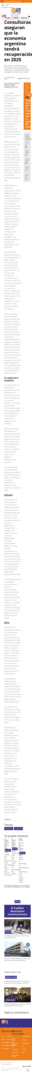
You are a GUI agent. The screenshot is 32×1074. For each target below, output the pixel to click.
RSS (24, 1052)
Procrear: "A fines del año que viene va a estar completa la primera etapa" (17, 959)
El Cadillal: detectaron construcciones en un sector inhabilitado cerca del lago (17, 915)
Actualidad (4, 1042)
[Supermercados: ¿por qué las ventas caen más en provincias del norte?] (14, 851)
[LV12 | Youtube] (28, 1025)
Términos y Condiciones (6, 1062)
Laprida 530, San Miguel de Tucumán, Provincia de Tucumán (10, 1068)
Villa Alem (8, 931)
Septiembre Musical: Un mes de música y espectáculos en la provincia (17, 1005)
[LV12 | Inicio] (30, 1031)
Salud (8, 1048)
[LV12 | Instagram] (25, 1025)
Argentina (18, 829)
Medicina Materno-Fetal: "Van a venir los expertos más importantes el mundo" (17, 982)
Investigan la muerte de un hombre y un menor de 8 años (17, 936)
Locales (3, 1039)
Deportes (9, 1039)
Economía (9, 829)
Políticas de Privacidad (7, 1064)
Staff (24, 1040)
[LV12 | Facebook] (25, 1022)
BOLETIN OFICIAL (23, 853)
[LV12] (5, 1024)
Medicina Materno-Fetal (14, 1044)
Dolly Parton (14, 1039)
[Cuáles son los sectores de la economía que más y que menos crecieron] (6, 852)
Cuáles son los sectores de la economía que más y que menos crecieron (8, 864)
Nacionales (4, 1045)
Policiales (9, 1036)
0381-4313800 (4, 1070)
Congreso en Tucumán (11, 977)
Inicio (2, 1036)
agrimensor (15, 1052)
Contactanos (26, 1036)
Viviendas (8, 954)
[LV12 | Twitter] (28, 1022)
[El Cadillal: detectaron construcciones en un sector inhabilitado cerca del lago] (17, 895)
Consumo (15, 849)
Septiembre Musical (10, 1000)
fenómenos (15, 1049)
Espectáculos (10, 1042)
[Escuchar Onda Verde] (29, 16)
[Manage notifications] (28, 1070)
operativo (17, 901)
